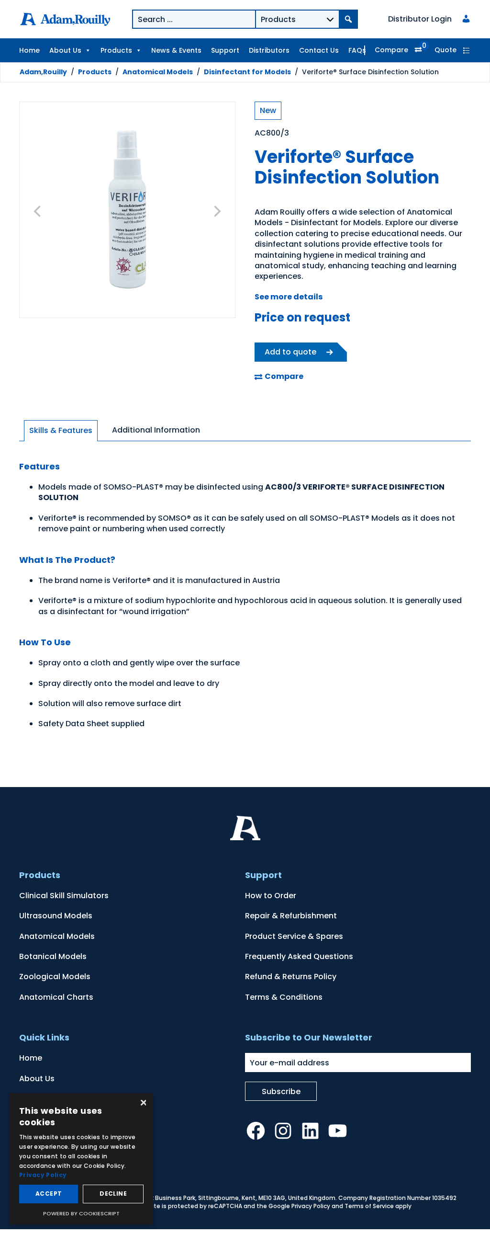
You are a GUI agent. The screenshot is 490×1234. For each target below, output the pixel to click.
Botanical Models (53, 956)
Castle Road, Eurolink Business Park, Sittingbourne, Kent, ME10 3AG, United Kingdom (213, 1198)
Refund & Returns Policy (290, 976)
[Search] (348, 19)
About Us (65, 50)
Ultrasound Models (55, 915)
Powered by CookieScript (81, 1213)
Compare (391, 50)
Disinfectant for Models (247, 72)
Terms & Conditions (284, 997)
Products (116, 50)
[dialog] (81, 1158)
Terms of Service (369, 1206)
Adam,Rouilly (43, 72)
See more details (289, 296)
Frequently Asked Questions (299, 956)
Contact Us (319, 50)
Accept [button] (48, 1193)
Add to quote (290, 351)
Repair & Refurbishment (291, 915)
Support (225, 50)
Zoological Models (54, 976)
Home (29, 50)
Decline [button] (113, 1193)
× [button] (142, 1103)
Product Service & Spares (294, 936)
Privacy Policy (310, 1206)
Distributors (269, 50)
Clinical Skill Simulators (64, 895)
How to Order (270, 895)
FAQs (357, 50)
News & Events (176, 50)
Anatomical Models (157, 72)
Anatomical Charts (56, 997)
